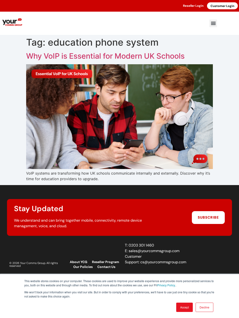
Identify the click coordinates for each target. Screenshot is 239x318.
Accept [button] (184, 307)
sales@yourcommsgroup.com (154, 250)
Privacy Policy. (166, 285)
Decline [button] (204, 307)
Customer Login (222, 6)
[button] (213, 23)
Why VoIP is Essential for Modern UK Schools (105, 56)
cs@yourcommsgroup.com (163, 262)
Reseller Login (193, 6)
